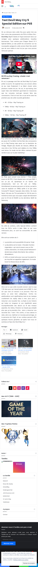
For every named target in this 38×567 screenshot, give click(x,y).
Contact (5, 514)
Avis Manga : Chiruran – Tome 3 (14, 2)
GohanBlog (6, 487)
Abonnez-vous (8, 543)
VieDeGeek (6, 502)
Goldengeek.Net (7, 490)
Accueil (5, 12)
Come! (19, 464)
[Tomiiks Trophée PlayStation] (16, 446)
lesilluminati (6, 496)
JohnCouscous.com (8, 493)
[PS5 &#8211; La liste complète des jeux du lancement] (25, 343)
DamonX (5, 481)
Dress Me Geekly (8, 484)
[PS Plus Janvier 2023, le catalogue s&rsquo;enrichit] (8, 343)
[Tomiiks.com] (12, 6)
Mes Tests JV (12, 12)
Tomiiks (6, 28)
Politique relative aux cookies (20, 559)
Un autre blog (7, 499)
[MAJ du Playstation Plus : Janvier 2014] (8, 360)
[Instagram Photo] (7, 466)
